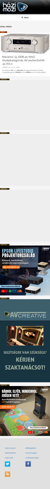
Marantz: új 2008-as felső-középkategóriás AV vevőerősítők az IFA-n (23, 60)
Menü (26, 17)
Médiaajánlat (30, 448)
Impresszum (10, 448)
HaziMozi (7, 2)
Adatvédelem (10, 453)
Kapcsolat (9, 457)
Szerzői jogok (31, 453)
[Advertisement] (25, 105)
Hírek (2, 32)
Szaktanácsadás (32, 457)
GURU (18, 67)
